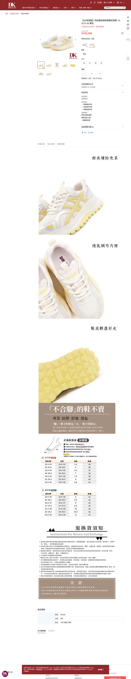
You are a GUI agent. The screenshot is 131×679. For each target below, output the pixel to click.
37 (90, 63)
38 (95, 63)
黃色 (84, 54)
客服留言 (77, 675)
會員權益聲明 (78, 678)
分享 (85, 132)
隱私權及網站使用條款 (52, 678)
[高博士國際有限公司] (12, 5)
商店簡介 (48, 675)
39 (101, 63)
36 (84, 63)
